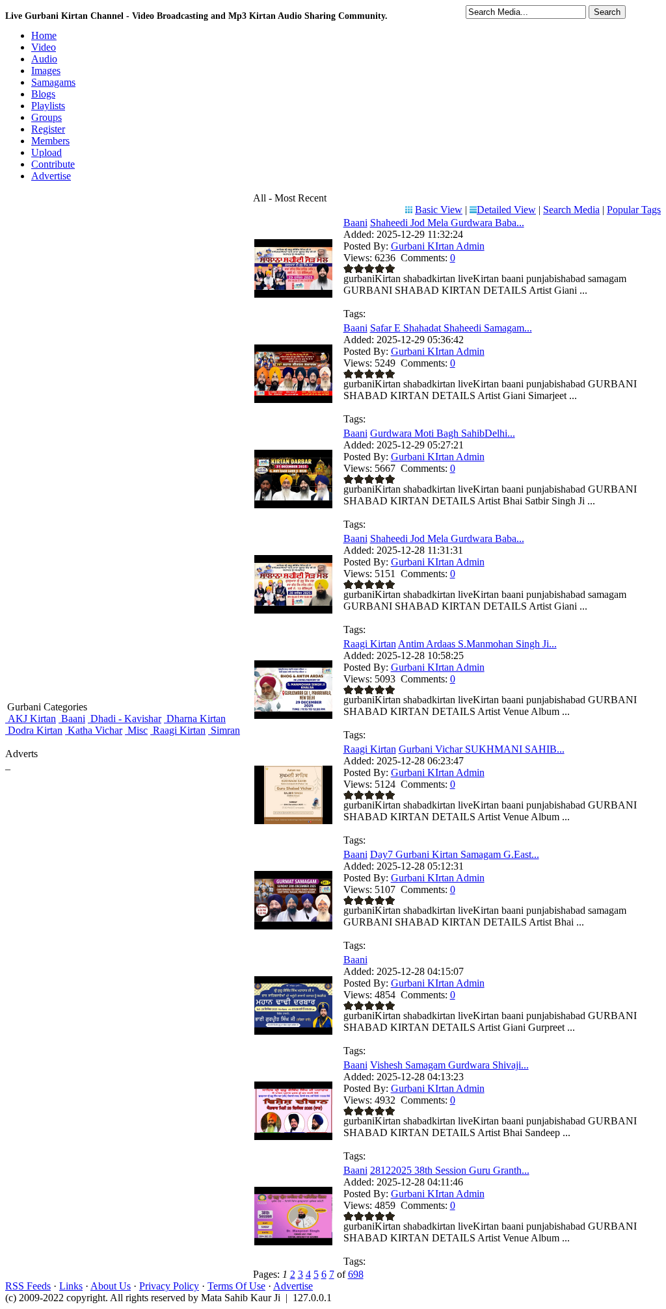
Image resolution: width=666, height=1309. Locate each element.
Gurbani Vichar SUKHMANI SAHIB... (482, 749)
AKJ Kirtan (30, 718)
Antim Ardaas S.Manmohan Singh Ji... (477, 643)
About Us (110, 1285)
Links (71, 1285)
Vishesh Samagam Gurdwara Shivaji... (449, 1064)
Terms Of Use (236, 1285)
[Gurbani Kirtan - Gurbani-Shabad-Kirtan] (293, 1031)
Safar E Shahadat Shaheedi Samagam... (451, 327)
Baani (72, 718)
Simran (224, 730)
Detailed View (506, 209)
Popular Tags (634, 209)
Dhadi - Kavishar (124, 718)
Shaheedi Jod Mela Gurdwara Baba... (447, 222)
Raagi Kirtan (178, 730)
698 (356, 1274)
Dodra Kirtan (33, 730)
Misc (136, 730)
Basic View (438, 209)
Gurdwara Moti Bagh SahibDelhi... (442, 433)
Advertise (293, 1285)
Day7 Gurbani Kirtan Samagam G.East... (454, 854)
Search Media (571, 209)
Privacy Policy (169, 1285)
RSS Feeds (28, 1285)
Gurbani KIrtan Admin (438, 246)
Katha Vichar (93, 730)
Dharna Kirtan (195, 718)
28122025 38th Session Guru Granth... (449, 1170)
